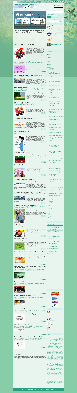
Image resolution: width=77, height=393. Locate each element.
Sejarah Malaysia (60, 368)
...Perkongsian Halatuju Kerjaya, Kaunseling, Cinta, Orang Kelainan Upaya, (30, 4)
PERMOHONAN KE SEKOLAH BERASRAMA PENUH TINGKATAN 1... (55, 138)
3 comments (39, 194)
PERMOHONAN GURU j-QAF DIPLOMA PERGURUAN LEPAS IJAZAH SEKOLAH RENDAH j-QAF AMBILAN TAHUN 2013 (30, 267)
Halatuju (30, 119)
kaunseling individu (31, 226)
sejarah (59, 382)
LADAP (51, 353)
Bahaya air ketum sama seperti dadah (21, 102)
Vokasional (35, 339)
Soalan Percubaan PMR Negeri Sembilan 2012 (56, 116)
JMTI (44, 193)
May (49, 205)
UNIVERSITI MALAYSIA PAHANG (52, 243)
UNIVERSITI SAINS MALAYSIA (52, 246)
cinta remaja (32, 166)
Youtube (62, 374)
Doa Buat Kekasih (60, 341)
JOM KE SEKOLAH (60, 349)
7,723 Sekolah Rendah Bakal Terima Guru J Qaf (23, 324)
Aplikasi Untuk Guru (31, 269)
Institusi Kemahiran (42, 180)
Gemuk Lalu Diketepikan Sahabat (20, 224)
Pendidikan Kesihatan (21, 89)
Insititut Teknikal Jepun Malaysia (38, 193)
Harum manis (53, 347)
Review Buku (58, 365)
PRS (59, 358)
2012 (49, 67)
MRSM (19, 120)
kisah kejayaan (32, 62)
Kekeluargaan (57, 351)
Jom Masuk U (52, 350)
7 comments (30, 120)
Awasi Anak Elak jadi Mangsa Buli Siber (55, 170)
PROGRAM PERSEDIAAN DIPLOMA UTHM (52, 358)
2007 (49, 217)
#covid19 (53, 336)
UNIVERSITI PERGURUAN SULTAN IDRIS (54, 236)
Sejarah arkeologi (56, 369)
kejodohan (48, 381)
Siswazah (26, 270)
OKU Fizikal (55, 355)
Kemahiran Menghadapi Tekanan (21, 311)
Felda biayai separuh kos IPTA (53, 174)
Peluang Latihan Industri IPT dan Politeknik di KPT (24, 44)
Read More (44, 71)
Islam (29, 62)
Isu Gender (55, 349)
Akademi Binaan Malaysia (33, 254)
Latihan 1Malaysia (54, 353)
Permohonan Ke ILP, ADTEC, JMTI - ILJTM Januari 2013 (24, 179)
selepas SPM (34, 181)
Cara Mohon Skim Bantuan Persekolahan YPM (55, 160)
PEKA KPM (58, 356)
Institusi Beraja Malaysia (55, 348)
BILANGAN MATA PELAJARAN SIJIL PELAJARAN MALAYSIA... (54, 146)
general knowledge (58, 378)
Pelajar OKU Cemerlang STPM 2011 (54, 191)
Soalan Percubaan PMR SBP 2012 (54, 113)
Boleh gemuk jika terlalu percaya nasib (21, 131)
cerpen (56, 376)
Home (15, 1)
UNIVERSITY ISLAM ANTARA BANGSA (53, 231)
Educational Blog (39, 297)
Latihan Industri (16, 46)
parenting (61, 381)
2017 (49, 60)
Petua (37, 227)
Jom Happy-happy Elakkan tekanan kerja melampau (24, 308)
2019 (49, 57)
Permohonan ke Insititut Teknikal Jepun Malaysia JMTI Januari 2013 (27, 192)
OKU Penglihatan (53, 356)
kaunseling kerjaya (34, 119)
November (50, 69)
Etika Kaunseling (60, 342)
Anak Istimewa (57, 337)
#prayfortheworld (60, 336)
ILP (38, 180)
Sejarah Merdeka (50, 369)
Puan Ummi (16, 62)
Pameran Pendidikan (50, 359)
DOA (35, 166)
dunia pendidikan (41, 283)
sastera (56, 382)
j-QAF (35, 269)
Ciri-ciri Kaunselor (55, 339)
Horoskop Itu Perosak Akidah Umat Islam (22, 152)
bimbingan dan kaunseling (32, 310)
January (50, 209)
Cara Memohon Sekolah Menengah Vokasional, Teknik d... (54, 112)
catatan (59, 375)
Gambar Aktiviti (54, 343)
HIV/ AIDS (49, 344)
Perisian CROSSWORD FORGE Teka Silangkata (56, 123)
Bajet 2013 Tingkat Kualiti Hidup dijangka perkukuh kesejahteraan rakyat (28, 75)
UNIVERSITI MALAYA (51, 253)
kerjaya (39, 119)
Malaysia (33, 76)
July (49, 202)
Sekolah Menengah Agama (59, 371)
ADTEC (30, 180)
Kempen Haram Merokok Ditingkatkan (21, 87)
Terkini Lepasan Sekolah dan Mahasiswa (34, 270)
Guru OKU (61, 343)
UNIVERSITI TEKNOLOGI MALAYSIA (53, 248)
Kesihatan (32, 132)
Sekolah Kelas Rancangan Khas (51, 371)
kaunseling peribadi (33, 240)
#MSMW (48, 336)
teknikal (32, 339)
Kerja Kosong (61, 352)
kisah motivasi (37, 62)
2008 (49, 216)
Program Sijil (49, 363)
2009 (49, 214)
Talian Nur (58, 374)
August (50, 201)
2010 (49, 213)
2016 (49, 61)
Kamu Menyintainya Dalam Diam (20, 164)
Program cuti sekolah (55, 363)
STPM (60, 366)
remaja (28, 104)
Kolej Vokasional (20, 339)
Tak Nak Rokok (51, 374)
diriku (62, 376)
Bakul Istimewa (49, 48)
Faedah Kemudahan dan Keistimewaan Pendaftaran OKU (55, 129)
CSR (62, 338)
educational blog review (50, 378)
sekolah (22, 120)
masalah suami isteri (57, 381)
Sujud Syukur (51, 373)
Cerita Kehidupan (49, 339)
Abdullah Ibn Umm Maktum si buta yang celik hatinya (24, 60)
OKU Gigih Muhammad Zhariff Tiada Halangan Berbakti (25, 205)
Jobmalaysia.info (53, 320)
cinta (29, 166)
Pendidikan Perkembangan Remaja (21, 104)
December (50, 68)
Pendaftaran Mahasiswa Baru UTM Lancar (55, 179)
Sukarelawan (55, 373)
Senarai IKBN (59, 372)
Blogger (54, 389)
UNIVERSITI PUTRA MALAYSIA (52, 251)
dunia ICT (29, 297)
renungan (18, 133)
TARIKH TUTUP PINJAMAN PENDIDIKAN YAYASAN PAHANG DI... (55, 162)
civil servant (30, 76)
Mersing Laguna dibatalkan (53, 175)
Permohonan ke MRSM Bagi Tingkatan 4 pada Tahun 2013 (25, 118)
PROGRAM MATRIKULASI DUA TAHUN (57, 357)
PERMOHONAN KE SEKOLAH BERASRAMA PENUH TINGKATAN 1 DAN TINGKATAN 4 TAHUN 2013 (56, 44)
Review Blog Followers (52, 365)
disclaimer (48, 377)
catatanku (53, 376)
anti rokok (56, 375)
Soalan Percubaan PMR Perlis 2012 (54, 119)
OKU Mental (59, 355)
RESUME (20, 46)
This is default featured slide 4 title (23, 23)
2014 (49, 64)
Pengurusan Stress (24, 312)
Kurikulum (48, 353)
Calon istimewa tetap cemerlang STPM (54, 195)
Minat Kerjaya (16, 120)
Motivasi (19, 167)
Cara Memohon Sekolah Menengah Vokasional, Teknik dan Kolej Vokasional (28, 336)
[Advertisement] (55, 272)
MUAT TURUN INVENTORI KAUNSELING (55, 124)
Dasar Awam (57, 340)
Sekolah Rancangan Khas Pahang (51, 372)
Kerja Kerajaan (56, 352)
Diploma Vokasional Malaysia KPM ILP (55, 341)
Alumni (54, 337)
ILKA (36, 180)
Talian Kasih (55, 374)
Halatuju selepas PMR (55, 346)
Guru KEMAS (58, 343)
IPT (45, 180)
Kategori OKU (30, 206)
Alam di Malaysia (50, 337)
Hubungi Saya (58, 347)
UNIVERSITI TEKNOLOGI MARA (52, 233)
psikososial (40, 227)
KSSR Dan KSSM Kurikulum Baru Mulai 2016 (55, 144)
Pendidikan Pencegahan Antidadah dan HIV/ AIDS (32, 89)
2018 (49, 58)
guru (62, 378)
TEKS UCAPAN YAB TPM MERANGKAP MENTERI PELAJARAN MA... (54, 142)
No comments (24, 46)
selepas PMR (25, 120)
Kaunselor (53, 351)
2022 (49, 54)
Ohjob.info (52, 324)
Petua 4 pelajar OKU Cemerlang (53, 199)
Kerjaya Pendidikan (17, 270)
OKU (40, 62)
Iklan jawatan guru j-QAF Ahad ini (20, 281)
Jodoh (37, 166)
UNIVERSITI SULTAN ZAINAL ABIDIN (53, 241)
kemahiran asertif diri (35, 88)
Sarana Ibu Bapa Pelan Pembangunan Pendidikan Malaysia (55, 367)
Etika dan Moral (38, 310)
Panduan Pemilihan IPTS (56, 359)
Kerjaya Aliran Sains (43, 119)
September (50, 72)
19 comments (39, 339)
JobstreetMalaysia (53, 332)
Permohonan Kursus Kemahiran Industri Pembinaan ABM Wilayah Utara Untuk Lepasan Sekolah (29, 252)
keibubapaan (30, 88)
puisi (52, 382)
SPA (51, 312)
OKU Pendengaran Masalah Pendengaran (55, 127)
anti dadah (52, 375)
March (50, 208)
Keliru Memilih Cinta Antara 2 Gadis (21, 238)
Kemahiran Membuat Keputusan (41, 240)
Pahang (61, 358)
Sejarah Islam (55, 368)
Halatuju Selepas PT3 (56, 345)
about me (48, 375)
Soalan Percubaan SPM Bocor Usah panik (55, 132)
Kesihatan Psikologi (37, 132)
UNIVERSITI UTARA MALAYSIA (52, 234)
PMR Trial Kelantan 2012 (52, 115)
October (50, 71)
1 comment (30, 255)
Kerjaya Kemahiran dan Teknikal (27, 181)
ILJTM (35, 180)
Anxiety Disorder (56, 338)
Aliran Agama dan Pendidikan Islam (33, 283)
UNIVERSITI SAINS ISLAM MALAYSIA (53, 238)
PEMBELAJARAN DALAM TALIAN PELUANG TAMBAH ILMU (25, 295)
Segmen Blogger (49, 368)
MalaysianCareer (52, 328)
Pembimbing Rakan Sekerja (40, 311)
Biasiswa (59, 338)
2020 (49, 55)
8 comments (39, 181)
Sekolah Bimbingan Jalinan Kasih (58, 370)
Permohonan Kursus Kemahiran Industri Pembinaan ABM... (55, 99)
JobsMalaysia (52, 315)
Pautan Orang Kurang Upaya (20, 207)
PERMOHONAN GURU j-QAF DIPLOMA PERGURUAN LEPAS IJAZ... (54, 101)
